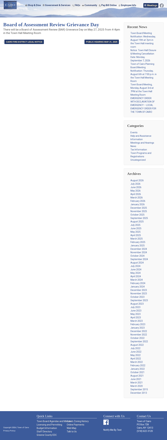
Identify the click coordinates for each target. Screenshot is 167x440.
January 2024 (137, 286)
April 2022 (135, 358)
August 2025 (137, 221)
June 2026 (135, 187)
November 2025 (138, 211)
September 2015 (139, 389)
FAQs (77, 5)
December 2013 (138, 393)
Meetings (152, 5)
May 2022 (135, 355)
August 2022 (137, 345)
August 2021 (137, 375)
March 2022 (136, 362)
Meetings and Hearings (142, 142)
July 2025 (135, 225)
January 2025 (137, 245)
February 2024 (137, 283)
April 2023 (135, 317)
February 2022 (137, 365)
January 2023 (137, 327)
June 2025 (135, 228)
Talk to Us (72, 431)
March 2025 (136, 238)
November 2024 (138, 252)
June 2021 (135, 379)
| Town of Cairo (22, 427)
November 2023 (138, 293)
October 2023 (137, 297)
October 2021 (137, 372)
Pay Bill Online (109, 5)
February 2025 (137, 242)
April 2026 (135, 194)
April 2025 (135, 235)
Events (133, 132)
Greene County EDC (47, 435)
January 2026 (137, 204)
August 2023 (137, 303)
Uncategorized (138, 160)
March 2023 (136, 321)
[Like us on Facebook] (162, 5)
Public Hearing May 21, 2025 (101, 42)
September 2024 (139, 259)
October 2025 (137, 214)
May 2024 (135, 273)
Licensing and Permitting (49, 424)
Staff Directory (44, 431)
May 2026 (135, 190)
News (133, 146)
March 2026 (136, 197)
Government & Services (57, 5)
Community (90, 5)
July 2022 (135, 348)
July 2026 (135, 184)
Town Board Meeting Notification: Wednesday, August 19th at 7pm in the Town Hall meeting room (143, 40)
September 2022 (139, 341)
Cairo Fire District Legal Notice (24, 42)
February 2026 (137, 201)
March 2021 (136, 382)
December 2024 (138, 249)
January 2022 (137, 369)
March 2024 (136, 279)
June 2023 (135, 310)
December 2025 (138, 208)
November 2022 (138, 334)
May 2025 (135, 232)
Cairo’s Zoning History (78, 421)
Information (136, 139)
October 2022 (137, 338)
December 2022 (138, 331)
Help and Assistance (140, 136)
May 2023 (135, 314)
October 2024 (137, 256)
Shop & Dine (34, 5)
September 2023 (139, 300)
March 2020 (136, 386)
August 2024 (137, 262)
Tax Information (138, 149)
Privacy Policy (9, 431)
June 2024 (135, 269)
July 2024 (135, 266)
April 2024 (135, 276)
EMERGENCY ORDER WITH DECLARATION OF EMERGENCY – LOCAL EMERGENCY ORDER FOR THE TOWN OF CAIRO (143, 105)
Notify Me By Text (112, 430)
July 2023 (135, 307)
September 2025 (139, 218)
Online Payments (75, 424)
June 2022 (135, 351)
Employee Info (128, 5)
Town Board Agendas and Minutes (51, 421)
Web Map (71, 428)
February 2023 (137, 324)
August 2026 (137, 180)
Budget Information (47, 428)
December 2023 (138, 290)
